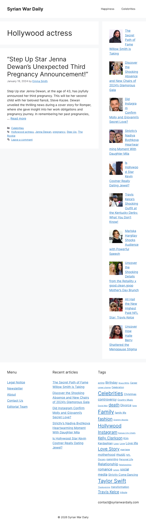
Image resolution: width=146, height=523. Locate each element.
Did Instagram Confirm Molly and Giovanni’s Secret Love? (69, 412)
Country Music (125, 399)
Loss (116, 443)
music (120, 454)
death (114, 404)
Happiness (107, 9)
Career (133, 382)
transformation (120, 487)
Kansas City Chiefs (126, 433)
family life (120, 412)
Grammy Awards (120, 420)
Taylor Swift (112, 481)
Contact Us (15, 400)
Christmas (130, 394)
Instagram (107, 432)
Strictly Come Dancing (123, 474)
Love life (132, 443)
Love (122, 443)
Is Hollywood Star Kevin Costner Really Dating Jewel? (69, 443)
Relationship (108, 464)
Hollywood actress (22, 131)
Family (106, 412)
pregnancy (59, 131)
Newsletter (15, 388)
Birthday (111, 382)
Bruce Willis (124, 383)
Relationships (125, 465)
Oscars (102, 459)
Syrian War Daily (25, 9)
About (11, 394)
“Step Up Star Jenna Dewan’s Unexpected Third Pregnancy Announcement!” (47, 66)
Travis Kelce (108, 492)
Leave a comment (22, 139)
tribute (123, 492)
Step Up (72, 131)
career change (104, 387)
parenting (112, 459)
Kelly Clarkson (110, 438)
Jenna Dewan (43, 131)
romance (105, 469)
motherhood (106, 454)
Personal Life (126, 459)
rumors (116, 470)
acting (101, 382)
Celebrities (128, 9)
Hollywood (109, 425)
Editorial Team (17, 406)
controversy (107, 399)
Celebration (118, 387)
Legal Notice (16, 382)
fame (134, 406)
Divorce (125, 405)
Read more (18, 118)
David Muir (103, 406)
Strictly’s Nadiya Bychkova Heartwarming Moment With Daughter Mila (71, 427)
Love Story (108, 448)
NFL (128, 455)
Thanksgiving (104, 487)
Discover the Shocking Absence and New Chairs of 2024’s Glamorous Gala (71, 397)
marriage (125, 449)
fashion (105, 418)
